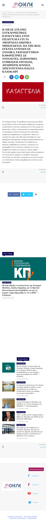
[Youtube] (29, 494)
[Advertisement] (23, 224)
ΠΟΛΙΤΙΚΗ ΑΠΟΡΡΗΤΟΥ (14, 517)
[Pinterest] (22, 77)
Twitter (35, 502)
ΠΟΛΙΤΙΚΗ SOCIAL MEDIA (17, 518)
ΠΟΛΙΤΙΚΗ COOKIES (30, 517)
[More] (36, 194)
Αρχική (4, 13)
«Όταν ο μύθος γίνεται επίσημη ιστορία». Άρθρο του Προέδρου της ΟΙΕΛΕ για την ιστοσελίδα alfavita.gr (30, 417)
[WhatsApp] (27, 77)
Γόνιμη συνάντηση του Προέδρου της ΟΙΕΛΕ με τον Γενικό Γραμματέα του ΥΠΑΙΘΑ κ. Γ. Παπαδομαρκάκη (29, 404)
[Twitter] (16, 77)
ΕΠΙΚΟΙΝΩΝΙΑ (32, 518)
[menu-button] (3, 5)
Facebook (35, 476)
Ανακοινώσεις (10, 13)
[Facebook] (11, 77)
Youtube (35, 493)
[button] (43, 5)
